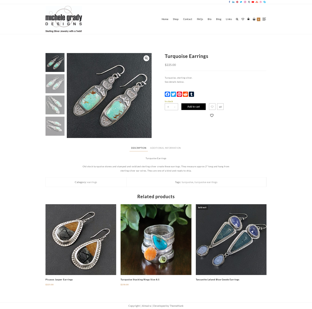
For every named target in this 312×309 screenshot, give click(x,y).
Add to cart (193, 106)
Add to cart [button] (52, 285)
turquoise (187, 182)
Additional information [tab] (165, 148)
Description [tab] (138, 148)
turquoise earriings (206, 182)
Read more (202, 282)
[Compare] (220, 106)
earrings (92, 182)
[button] (146, 58)
